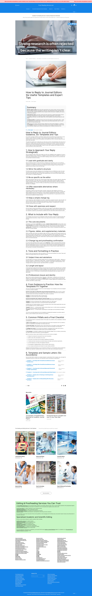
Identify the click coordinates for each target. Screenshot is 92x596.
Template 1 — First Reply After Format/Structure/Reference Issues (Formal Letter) (45, 361)
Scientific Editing (51, 580)
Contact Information (53, 594)
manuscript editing (20, 511)
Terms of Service (34, 594)
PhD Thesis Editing (18, 582)
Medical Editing (18, 583)
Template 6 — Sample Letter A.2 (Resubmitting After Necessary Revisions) (45, 379)
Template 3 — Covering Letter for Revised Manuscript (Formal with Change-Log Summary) (46, 369)
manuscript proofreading (21, 522)
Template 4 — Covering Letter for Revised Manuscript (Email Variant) (46, 372)
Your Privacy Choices (19, 586)
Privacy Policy (29, 594)
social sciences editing (21, 526)
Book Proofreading (18, 580)
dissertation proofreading (21, 509)
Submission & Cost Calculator (20, 584)
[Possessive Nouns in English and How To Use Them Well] (56, 404)
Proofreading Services (19, 574)
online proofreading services (22, 510)
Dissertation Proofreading (20, 579)
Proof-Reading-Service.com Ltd (51, 592)
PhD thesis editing (20, 525)
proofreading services (63, 1)
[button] (17, 5)
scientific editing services (21, 521)
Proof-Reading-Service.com (46, 5)
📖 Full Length (34, 129)
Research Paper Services (52, 578)
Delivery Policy (47, 594)
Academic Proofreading (19, 578)
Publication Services (51, 576)
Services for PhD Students (52, 575)
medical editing (19, 523)
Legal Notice (59, 594)
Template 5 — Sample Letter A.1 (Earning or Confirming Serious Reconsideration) (45, 375)
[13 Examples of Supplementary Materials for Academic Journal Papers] (35, 404)
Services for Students (51, 579)
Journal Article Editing (19, 575)
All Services (50, 583)
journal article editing (20, 508)
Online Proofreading (51, 574)
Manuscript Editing (18, 576)
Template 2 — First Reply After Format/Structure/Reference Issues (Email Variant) (45, 365)
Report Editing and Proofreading (53, 582)
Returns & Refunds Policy (41, 594)
